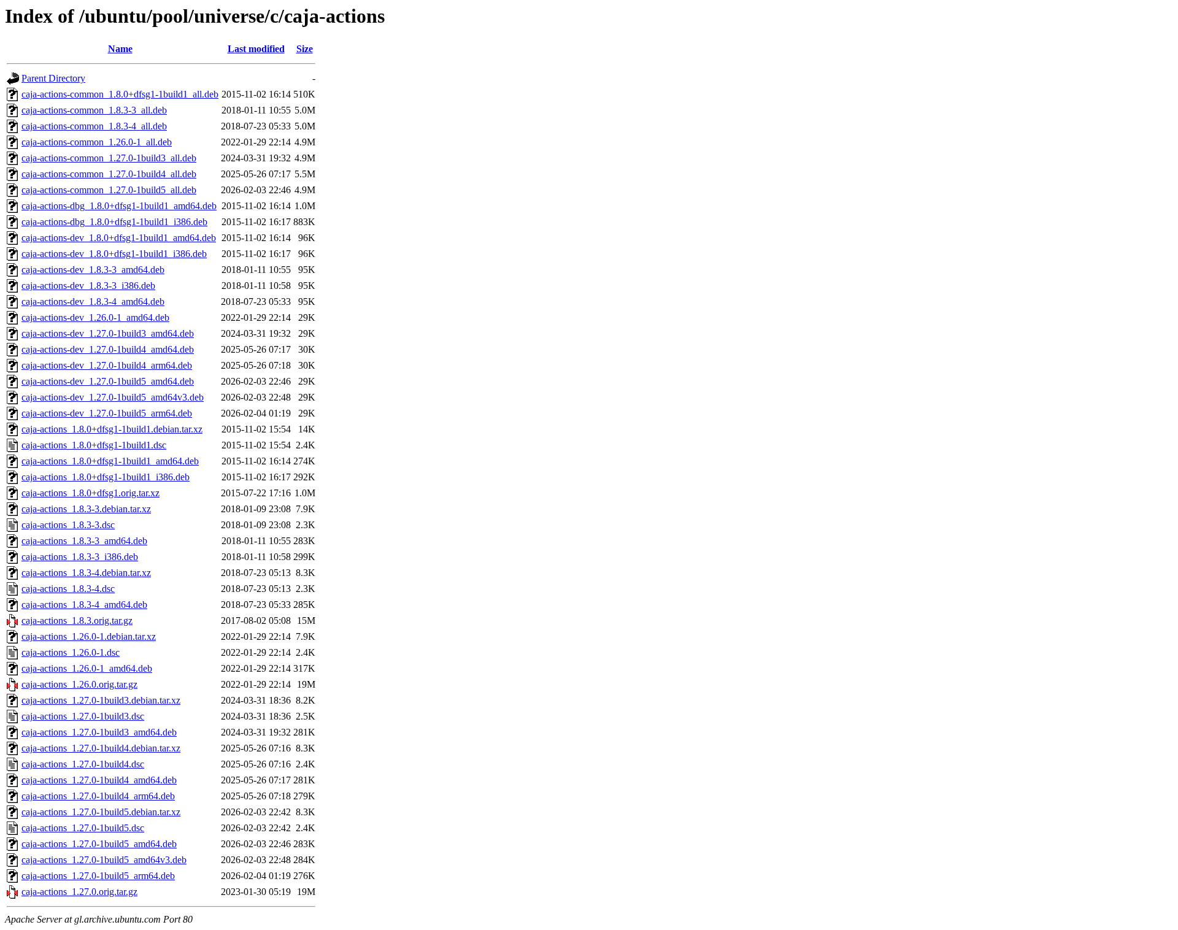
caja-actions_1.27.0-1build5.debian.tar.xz (100, 812)
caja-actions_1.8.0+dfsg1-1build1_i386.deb (105, 477)
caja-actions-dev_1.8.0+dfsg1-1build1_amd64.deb (118, 238)
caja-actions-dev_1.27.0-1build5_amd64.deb (107, 381)
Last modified (256, 49)
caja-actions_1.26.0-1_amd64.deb (86, 668)
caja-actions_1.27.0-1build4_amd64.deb (99, 780)
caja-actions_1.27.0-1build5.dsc (82, 828)
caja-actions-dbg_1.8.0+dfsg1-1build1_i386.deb (114, 222)
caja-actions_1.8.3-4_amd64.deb (84, 604)
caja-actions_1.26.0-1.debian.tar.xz (88, 636)
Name (120, 49)
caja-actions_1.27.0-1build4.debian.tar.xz (100, 748)
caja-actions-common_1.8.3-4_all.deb (94, 126)
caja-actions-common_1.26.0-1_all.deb (96, 142)
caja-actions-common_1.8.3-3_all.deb (94, 110)
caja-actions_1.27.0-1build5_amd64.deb (99, 844)
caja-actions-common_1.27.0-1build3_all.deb (108, 158)
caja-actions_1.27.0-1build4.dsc (82, 764)
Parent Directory (53, 78)
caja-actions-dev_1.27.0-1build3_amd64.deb (107, 333)
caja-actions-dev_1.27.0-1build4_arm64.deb (106, 365)
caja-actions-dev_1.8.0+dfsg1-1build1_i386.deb (114, 253)
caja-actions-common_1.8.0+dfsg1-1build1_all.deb (119, 94)
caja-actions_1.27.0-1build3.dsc (82, 716)
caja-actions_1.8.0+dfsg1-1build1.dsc (93, 445)
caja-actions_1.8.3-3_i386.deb (79, 556)
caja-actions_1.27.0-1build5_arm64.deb (98, 875)
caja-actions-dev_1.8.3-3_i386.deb (88, 285)
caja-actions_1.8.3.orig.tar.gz (77, 620)
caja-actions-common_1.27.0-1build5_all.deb (108, 190)
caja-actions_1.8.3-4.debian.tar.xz (86, 572)
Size (304, 49)
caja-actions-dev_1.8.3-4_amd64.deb (92, 301)
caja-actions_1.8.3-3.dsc (68, 525)
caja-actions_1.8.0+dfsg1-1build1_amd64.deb (110, 461)
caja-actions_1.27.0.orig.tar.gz (79, 891)
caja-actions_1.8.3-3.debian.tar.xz (86, 509)
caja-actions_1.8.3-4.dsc (68, 588)
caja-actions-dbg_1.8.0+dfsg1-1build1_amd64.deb (119, 206)
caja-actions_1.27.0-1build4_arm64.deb (98, 796)
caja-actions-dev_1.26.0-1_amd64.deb (95, 317)
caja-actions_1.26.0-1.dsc (70, 652)
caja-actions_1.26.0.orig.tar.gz (79, 684)
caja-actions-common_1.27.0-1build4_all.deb (108, 174)
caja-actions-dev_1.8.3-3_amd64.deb (92, 269)
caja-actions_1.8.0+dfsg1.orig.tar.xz (90, 493)
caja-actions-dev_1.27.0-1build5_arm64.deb (106, 413)
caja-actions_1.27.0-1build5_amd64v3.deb (104, 860)
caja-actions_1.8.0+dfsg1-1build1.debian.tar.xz (111, 429)
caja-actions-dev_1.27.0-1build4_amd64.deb (107, 349)
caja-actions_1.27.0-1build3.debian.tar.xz (100, 700)
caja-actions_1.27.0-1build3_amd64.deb (99, 732)
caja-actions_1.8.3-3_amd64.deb (84, 541)
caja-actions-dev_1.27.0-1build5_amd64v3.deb (112, 397)
